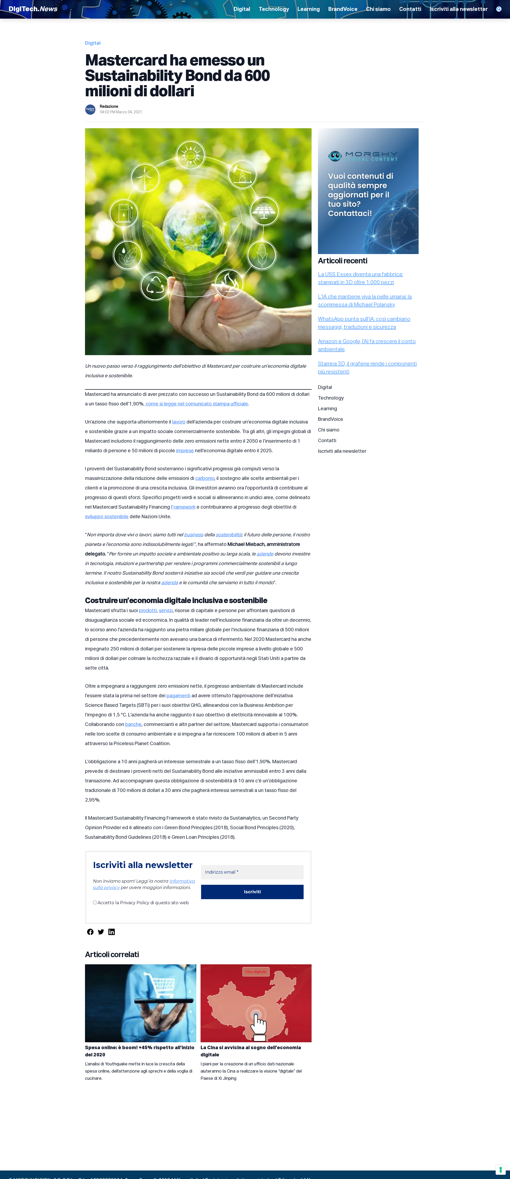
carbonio (204, 478)
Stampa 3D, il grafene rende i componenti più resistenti (367, 368)
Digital (242, 9)
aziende (265, 554)
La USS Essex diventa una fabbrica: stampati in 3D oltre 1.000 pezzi (360, 278)
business (193, 535)
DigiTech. (32, 9)
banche (133, 724)
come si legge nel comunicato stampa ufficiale (197, 404)
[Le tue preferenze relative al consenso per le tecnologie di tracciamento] (501, 1170)
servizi (166, 610)
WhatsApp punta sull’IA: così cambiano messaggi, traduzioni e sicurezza (364, 323)
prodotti (148, 610)
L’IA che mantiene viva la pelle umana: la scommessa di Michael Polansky (365, 301)
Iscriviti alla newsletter (459, 9)
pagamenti (178, 696)
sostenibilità (229, 535)
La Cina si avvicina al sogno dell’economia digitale (251, 1051)
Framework (183, 507)
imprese (185, 451)
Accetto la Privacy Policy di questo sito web (142, 902)
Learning (309, 9)
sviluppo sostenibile (107, 516)
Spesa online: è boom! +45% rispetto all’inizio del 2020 (139, 1051)
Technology (274, 9)
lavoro (178, 422)
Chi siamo (378, 9)
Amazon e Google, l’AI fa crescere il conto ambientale (367, 345)
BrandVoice (343, 9)
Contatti (410, 9)
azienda (169, 582)
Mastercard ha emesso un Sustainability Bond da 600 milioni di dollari (177, 76)
